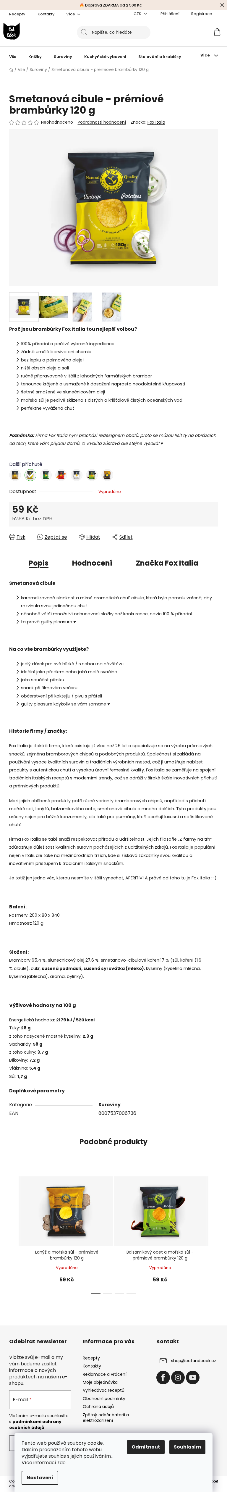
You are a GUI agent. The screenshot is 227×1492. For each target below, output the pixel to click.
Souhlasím (187, 1446)
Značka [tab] (167, 563)
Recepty (17, 14)
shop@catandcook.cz (193, 1361)
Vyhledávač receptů (103, 1390)
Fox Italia (156, 122)
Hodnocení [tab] (92, 563)
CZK (138, 14)
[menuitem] (12, 57)
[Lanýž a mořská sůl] (107, 475)
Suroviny (109, 1104)
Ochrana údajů (98, 1406)
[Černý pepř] (76, 475)
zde (61, 1462)
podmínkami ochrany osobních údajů (35, 1424)
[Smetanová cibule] (30, 475)
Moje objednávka (100, 1382)
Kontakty (46, 14)
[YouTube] (193, 1377)
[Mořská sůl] (15, 475)
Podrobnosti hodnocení (102, 122)
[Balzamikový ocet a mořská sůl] (92, 475)
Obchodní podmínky (104, 1398)
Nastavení (40, 1477)
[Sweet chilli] (61, 475)
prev (14, 1233)
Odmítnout (146, 1446)
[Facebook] (163, 1377)
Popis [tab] (38, 563)
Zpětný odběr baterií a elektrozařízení (106, 1417)
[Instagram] (178, 1377)
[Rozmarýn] (46, 475)
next (213, 1233)
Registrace (201, 14)
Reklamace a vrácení (105, 1374)
